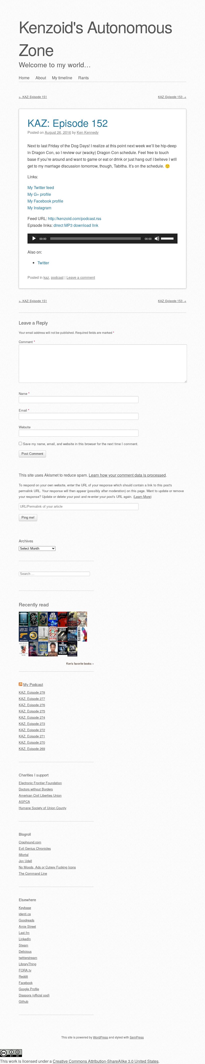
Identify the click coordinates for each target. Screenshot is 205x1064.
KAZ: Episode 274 (32, 717)
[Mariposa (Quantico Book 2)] (63, 640)
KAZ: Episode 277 (32, 698)
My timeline (62, 78)
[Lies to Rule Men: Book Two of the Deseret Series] (23, 641)
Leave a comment (80, 277)
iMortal (23, 854)
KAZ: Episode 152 (68, 122)
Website (24, 427)
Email (24, 410)
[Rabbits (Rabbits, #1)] (82, 640)
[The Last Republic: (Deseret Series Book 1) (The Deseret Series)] (33, 641)
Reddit (23, 976)
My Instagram (39, 208)
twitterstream (28, 957)
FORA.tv (25, 970)
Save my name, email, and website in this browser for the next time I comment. (80, 443)
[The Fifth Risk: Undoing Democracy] (23, 655)
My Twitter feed (41, 187)
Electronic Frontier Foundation (40, 782)
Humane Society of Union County (42, 807)
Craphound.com (30, 842)
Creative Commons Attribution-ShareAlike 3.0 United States (105, 1061)
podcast (57, 277)
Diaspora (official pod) (34, 995)
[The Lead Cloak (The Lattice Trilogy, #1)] (72, 655)
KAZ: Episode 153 (172, 97)
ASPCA (24, 801)
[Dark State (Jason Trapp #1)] (53, 626)
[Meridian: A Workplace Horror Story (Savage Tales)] (23, 626)
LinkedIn (25, 938)
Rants (83, 78)
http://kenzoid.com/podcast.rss (74, 218)
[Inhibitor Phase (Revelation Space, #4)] (72, 640)
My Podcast (33, 684)
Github (23, 1001)
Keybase (25, 907)
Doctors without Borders (36, 789)
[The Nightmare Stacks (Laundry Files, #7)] (43, 655)
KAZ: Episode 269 (32, 748)
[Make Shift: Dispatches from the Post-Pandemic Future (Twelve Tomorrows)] (33, 655)
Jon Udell (25, 860)
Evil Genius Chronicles (35, 848)
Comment (27, 341)
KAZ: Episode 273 (32, 723)
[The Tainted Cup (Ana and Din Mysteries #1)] (43, 625)
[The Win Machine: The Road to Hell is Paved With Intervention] (53, 641)
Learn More (142, 496)
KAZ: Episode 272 (32, 729)
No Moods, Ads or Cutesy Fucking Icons (47, 867)
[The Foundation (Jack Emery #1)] (63, 653)
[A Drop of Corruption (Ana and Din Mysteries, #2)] (33, 625)
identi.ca (25, 913)
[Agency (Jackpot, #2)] (53, 655)
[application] (103, 239)
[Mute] (157, 238)
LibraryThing (27, 963)
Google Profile (29, 988)
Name (24, 393)
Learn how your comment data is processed (127, 475)
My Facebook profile (45, 201)
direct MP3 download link (76, 225)
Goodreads (26, 920)
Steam (23, 945)
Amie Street (27, 926)
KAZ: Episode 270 (32, 742)
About (41, 78)
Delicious (25, 951)
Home (24, 78)
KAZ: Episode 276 (32, 704)
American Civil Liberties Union (40, 795)
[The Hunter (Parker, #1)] (63, 625)
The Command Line (33, 873)
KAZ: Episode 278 (32, 692)
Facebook (25, 982)
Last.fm (24, 932)
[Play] (34, 238)
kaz (46, 277)
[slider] (168, 238)
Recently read (34, 604)
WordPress (100, 1037)
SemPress (137, 1037)
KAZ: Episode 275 (32, 711)
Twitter (43, 263)
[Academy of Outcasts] (72, 625)
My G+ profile (39, 194)
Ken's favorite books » (80, 663)
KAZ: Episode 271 (32, 736)
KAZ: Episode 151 (33, 97)
